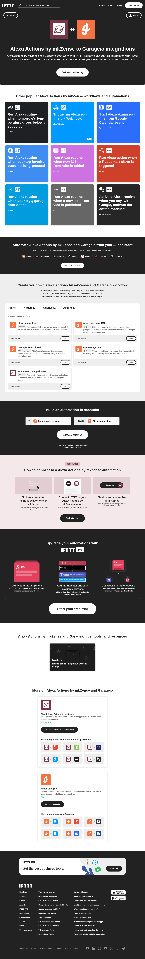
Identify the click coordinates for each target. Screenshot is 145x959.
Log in (120, 5)
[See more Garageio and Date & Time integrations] (94, 822)
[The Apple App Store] (118, 892)
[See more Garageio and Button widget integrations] (72, 822)
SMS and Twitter (44, 917)
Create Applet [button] (72, 434)
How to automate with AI (83, 897)
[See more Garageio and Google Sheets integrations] (94, 834)
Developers (24, 948)
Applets (22, 905)
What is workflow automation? (86, 909)
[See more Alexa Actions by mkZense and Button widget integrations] (51, 747)
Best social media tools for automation (89, 934)
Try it (65, 338)
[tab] (12, 307)
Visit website (46, 722)
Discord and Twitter (46, 934)
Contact (59, 948)
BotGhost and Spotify (47, 913)
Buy (42, 797)
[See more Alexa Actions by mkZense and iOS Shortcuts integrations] (94, 747)
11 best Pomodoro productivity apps (88, 922)
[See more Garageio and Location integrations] (51, 822)
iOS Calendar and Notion (48, 901)
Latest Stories (81, 892)
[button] (72, 518)
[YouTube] (106, 948)
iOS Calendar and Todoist (48, 926)
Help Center (24, 913)
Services (22, 897)
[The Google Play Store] (118, 898)
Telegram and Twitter (46, 930)
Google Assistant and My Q (49, 909)
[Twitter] (111, 948)
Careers (34, 948)
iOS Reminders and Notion (49, 922)
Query (88, 327)
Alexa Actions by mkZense (42, 49)
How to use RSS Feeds (83, 913)
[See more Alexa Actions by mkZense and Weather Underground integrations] (72, 759)
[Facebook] (87, 948)
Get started (134, 5)
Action (22, 327)
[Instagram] (99, 948)
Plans (110, 5)
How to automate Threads (84, 926)
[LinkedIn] (93, 948)
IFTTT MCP (23, 909)
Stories (22, 901)
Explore (101, 5)
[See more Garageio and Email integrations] (72, 834)
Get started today (72, 72)
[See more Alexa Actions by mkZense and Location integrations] (51, 759)
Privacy (68, 948)
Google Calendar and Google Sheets (53, 905)
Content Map (24, 917)
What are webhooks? (82, 917)
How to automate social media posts (88, 930)
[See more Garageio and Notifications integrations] (51, 834)
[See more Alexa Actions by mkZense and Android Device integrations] (72, 747)
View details (15, 338)
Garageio (93, 49)
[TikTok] (118, 948)
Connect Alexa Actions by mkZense (59, 729)
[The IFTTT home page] (8, 5)
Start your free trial (72, 609)
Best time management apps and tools (89, 905)
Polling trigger (25, 351)
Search (22, 922)
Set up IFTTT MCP (72, 265)
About (75, 948)
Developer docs (25, 930)
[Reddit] (124, 948)
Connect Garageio (52, 804)
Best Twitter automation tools (85, 901)
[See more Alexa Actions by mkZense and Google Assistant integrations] (94, 759)
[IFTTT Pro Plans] (103, 323)
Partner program (46, 948)
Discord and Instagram (47, 897)
